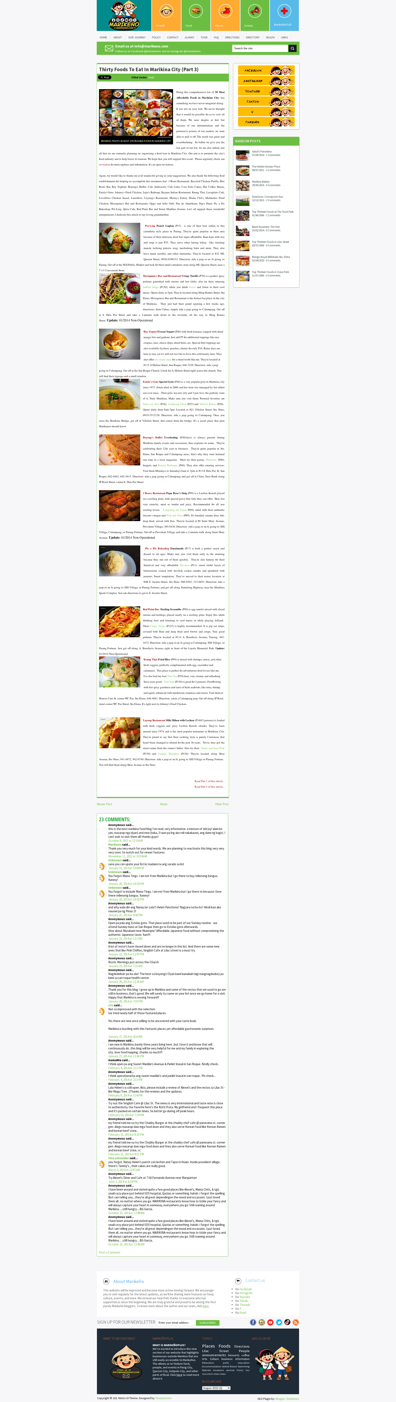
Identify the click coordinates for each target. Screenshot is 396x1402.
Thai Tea (172, 676)
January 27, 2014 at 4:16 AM (125, 1037)
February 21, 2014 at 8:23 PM (126, 1134)
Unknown (115, 860)
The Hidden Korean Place (266, 166)
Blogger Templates (287, 1399)
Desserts (233, 1355)
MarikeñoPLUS (283, 24)
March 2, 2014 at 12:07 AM (124, 1170)
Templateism (164, 1398)
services (230, 1370)
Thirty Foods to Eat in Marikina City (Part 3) (149, 69)
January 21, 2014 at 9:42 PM (125, 915)
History (240, 1370)
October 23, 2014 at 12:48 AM (126, 1213)
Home (163, 804)
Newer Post (104, 804)
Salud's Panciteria (262, 151)
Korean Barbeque (168, 465)
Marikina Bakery (261, 181)
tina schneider (118, 1158)
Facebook (245, 1289)
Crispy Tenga (157, 626)
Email (242, 1313)
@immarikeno (152, 51)
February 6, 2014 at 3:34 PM (125, 1095)
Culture (214, 1359)
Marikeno (114, 844)
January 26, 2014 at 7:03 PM (125, 1001)
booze (192, 287)
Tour (247, 1370)
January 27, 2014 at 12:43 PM (126, 1056)
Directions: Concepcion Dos (267, 196)
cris (110, 1005)
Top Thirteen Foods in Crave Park (270, 272)
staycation (244, 1362)
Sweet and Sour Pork (213, 748)
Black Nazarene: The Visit (266, 227)
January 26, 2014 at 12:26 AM (126, 982)
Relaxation (208, 1362)
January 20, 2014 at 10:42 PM (126, 899)
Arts (204, 1359)
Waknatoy (211, 459)
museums (218, 1370)
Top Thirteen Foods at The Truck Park (272, 212)
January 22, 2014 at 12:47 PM (126, 954)
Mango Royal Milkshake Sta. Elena (271, 257)
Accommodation (211, 1366)
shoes (216, 1373)
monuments (207, 1373)
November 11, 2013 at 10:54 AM (127, 856)
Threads (244, 1305)
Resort (233, 1366)
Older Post (222, 804)
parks (226, 1362)
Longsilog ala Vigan (175, 510)
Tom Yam (169, 681)
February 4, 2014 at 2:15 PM (125, 1080)
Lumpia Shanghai (168, 753)
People (160, 25)
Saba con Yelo (151, 404)
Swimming (244, 1366)
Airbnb (225, 1366)
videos (223, 1373)
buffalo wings (151, 287)
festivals (206, 1370)
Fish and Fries (175, 515)
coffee (246, 1355)
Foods (225, 1346)
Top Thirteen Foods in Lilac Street (270, 242)
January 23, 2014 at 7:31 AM (125, 966)
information (242, 1359)
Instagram (245, 1293)
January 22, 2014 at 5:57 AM (125, 939)
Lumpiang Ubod (177, 404)
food (151, 77)
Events (249, 25)
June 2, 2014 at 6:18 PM (122, 1182)
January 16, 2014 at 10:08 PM (126, 868)
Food (189, 25)
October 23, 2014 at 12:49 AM (126, 1244)
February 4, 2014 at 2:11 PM (125, 1068)
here (206, 1306)
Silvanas (184, 565)
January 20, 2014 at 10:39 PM (126, 884)
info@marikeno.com (151, 46)
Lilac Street (215, 1351)
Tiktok (243, 1301)
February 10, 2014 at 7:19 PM (126, 1115)
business (227, 1359)
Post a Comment (109, 1252)
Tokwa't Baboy (207, 404)
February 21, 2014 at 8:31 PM (126, 1154)
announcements (214, 1355)
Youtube (244, 1297)
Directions (242, 1346)
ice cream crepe (163, 359)
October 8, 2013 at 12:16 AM (125, 841)
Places (219, 25)
